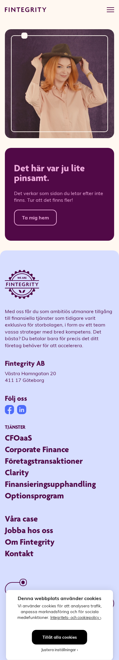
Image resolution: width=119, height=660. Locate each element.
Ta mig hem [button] (35, 217)
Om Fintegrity (30, 542)
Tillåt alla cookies (59, 637)
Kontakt (19, 553)
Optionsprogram (34, 496)
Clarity (17, 472)
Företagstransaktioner (44, 461)
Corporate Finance (37, 449)
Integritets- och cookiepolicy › (75, 617)
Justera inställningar (58, 649)
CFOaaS (18, 438)
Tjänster (15, 427)
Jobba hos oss (29, 530)
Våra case (21, 519)
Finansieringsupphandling (50, 484)
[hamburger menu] (110, 9)
